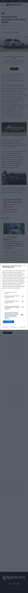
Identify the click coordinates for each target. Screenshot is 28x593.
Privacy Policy (22, 327)
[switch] (22, 296)
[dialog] (14, 296)
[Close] (25, 266)
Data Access (14, 327)
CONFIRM (8, 321)
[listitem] (14, 293)
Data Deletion (5, 327)
